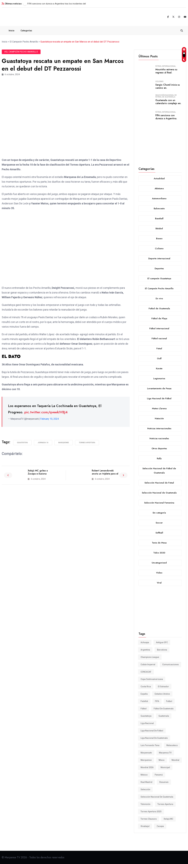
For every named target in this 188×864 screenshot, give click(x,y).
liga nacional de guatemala (154, 738)
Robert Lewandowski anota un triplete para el (105, 472)
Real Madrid (146, 782)
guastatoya (22, 443)
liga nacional (147, 723)
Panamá (159, 775)
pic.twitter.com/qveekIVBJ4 (46, 412)
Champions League (150, 657)
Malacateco (172, 745)
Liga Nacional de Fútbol (152, 730)
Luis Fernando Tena (150, 745)
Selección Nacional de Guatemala (157, 797)
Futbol (169, 701)
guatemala (163, 716)
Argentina (145, 650)
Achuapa (145, 642)
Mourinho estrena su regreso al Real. (166, 71)
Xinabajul (145, 826)
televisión (145, 804)
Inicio (11, 30)
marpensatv (146, 753)
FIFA (157, 701)
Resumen (163, 782)
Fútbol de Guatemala (163, 708)
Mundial (175, 760)
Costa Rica (146, 686)
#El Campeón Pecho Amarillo (21, 52)
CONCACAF (146, 672)
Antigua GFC (162, 642)
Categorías (26, 30)
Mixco (161, 760)
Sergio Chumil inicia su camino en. (167, 86)
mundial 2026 (147, 767)
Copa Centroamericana (152, 679)
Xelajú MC (168, 819)
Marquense (63, 443)
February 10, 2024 (49, 418)
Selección (145, 789)
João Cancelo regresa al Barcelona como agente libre (53, 3)
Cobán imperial (148, 664)
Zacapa (160, 826)
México (144, 775)
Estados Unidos (162, 694)
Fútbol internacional (165, 66)
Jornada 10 (43, 443)
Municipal (165, 767)
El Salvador (163, 686)
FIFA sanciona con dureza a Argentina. (166, 117)
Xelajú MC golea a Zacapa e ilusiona (38, 472)
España (144, 694)
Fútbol (144, 708)
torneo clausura (149, 819)
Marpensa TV (165, 753)
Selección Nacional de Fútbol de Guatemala (166, 96)
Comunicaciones (170, 664)
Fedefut (144, 701)
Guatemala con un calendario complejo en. (168, 102)
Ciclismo (159, 81)
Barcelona (162, 650)
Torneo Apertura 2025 (151, 811)
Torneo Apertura (87, 443)
